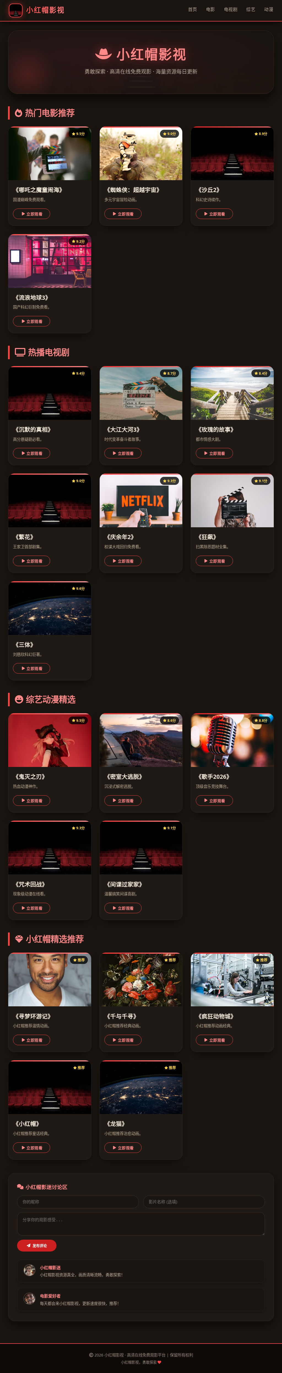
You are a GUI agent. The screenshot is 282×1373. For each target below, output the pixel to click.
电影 (210, 9)
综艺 (250, 9)
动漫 (268, 9)
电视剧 (231, 9)
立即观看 (34, 214)
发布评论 (39, 1246)
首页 (192, 9)
